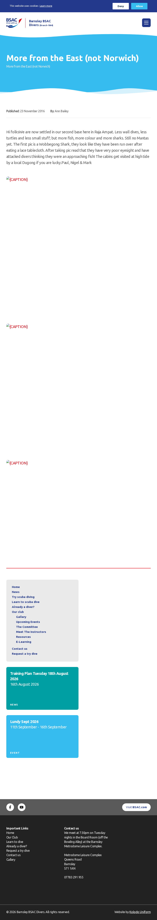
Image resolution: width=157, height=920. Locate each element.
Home (16, 587)
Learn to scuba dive (25, 601)
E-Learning (23, 641)
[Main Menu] (146, 22)
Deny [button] (121, 6)
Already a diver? (23, 606)
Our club (18, 611)
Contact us (19, 648)
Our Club (12, 837)
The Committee (27, 626)
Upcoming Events (28, 621)
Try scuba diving (23, 596)
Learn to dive (14, 841)
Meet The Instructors (31, 631)
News (16, 592)
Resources (23, 636)
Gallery (21, 616)
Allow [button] (139, 6)
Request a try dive (18, 850)
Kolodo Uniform (140, 912)
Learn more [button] (46, 5)
